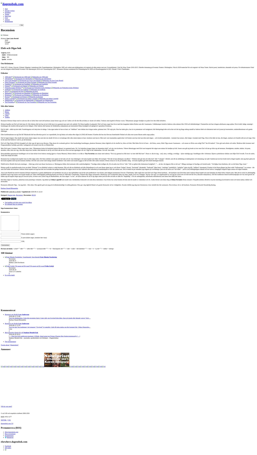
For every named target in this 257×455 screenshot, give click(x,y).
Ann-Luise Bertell (10, 80)
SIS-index (8, 448)
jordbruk (7, 89)
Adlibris (7, 110)
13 (9, 340)
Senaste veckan (10, 11)
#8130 (34, 195)
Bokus (7, 112)
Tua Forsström (9, 102)
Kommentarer (9, 436)
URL (23, 241)
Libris (7, 115)
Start (6, 9)
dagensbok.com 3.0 (7, 423)
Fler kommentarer (10, 341)
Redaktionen (9, 21)
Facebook (8, 446)
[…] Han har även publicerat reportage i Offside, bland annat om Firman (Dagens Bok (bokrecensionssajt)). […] (44, 336)
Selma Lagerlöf (10, 98)
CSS (9, 420)
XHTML (4, 420)
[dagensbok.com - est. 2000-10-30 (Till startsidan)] (12, 4)
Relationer (8, 95)
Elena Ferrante (9, 82)
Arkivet (7, 20)
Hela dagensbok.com (11, 432)
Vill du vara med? (6, 406)
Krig (6, 91)
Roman (7, 97)
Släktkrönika (9, 100)
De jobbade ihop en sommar (14, 204)
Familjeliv (8, 84)
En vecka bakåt (10, 275)
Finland (7, 86)
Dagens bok (11, 195)
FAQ (6, 18)
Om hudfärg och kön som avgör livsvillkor (18, 202)
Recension (19, 195)
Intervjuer (8, 16)
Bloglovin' (10, 437)
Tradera (7, 117)
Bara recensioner (10, 434)
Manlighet (8, 93)
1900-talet (8, 77)
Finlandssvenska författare (13, 88)
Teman (7, 14)
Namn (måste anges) (27, 234)
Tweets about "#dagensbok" (10, 345)
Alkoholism (8, 79)
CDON (7, 114)
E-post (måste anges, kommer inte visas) (34, 237)
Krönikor (8, 12)
